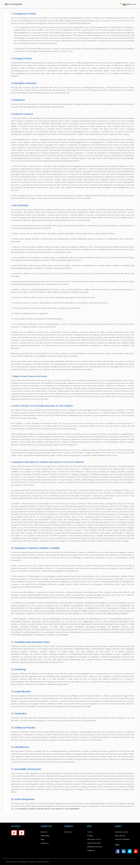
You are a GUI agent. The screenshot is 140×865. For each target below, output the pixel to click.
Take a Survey (120, 836)
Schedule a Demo (121, 832)
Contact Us (45, 843)
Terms (89, 832)
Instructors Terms (93, 839)
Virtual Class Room (94, 843)
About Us (44, 832)
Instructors (68, 832)
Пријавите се (129, 4)
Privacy (90, 836)
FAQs (42, 839)
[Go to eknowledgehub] (13, 4)
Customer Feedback (122, 839)
